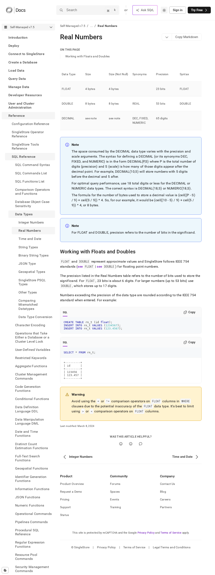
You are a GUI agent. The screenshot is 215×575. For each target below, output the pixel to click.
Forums (115, 484)
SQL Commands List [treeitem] (31, 173)
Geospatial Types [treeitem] (31, 272)
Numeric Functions (29, 505)
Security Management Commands (32, 569)
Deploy (13, 46)
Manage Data (18, 87)
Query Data (17, 79)
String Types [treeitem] (28, 247)
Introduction (18, 37)
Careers (165, 499)
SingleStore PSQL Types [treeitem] (32, 282)
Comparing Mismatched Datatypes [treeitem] (28, 305)
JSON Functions (27, 497)
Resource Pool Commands (26, 557)
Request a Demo (71, 491)
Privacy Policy (146, 532)
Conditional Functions (32, 399)
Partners (166, 507)
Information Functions (32, 489)
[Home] (15, 10)
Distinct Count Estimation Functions (31, 446)
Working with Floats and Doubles (87, 56)
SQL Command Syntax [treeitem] (32, 165)
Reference (16, 116)
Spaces (115, 491)
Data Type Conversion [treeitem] (35, 317)
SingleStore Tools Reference (25, 146)
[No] (131, 444)
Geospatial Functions (31, 468)
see (85, 266)
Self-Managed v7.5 (72, 26)
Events (114, 499)
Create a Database (22, 62)
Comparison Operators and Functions (32, 192)
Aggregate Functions (31, 366)
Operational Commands (33, 514)
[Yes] (121, 444)
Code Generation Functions (28, 389)
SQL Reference (23, 157)
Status (64, 515)
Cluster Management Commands (31, 376)
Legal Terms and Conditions (171, 547)
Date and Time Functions (26, 434)
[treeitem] (28, 37)
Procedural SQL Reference (27, 532)
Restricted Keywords (30, 358)
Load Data (16, 70)
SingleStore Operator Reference (28, 134)
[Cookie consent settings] (5, 570)
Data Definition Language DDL (27, 409)
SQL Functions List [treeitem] (30, 181)
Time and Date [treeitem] (29, 239)
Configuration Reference (30, 124)
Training (115, 507)
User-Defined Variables (32, 350)
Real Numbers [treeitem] (29, 231)
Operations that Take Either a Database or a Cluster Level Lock (32, 337)
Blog (163, 491)
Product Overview (72, 484)
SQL (65, 312)
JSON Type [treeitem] (27, 264)
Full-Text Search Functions (27, 458)
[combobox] (164, 10)
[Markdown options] (167, 37)
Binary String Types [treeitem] (33, 255)
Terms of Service (170, 532)
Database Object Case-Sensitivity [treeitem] (32, 204)
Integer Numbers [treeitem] (31, 222)
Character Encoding (30, 325)
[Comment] (141, 444)
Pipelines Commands (31, 522)
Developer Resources (25, 95)
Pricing (64, 499)
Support (65, 507)
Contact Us (167, 484)
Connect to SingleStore (26, 54)
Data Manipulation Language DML (29, 421)
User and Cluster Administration (21, 105)
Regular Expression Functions (30, 544)
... (91, 26)
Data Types (24, 214)
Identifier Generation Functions (31, 479)
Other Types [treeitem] (27, 292)
